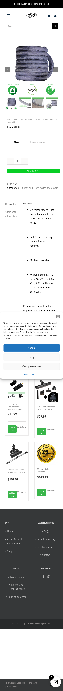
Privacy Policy (17, 577)
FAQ (46, 531)
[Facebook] (43, 576)
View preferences (31, 366)
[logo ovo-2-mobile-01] (31, 13)
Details (23, 427)
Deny (31, 357)
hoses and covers (49, 187)
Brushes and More (29, 187)
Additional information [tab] (11, 214)
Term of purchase (17, 596)
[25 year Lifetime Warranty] (46, 453)
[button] (58, 316)
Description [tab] (11, 204)
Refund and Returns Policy (17, 587)
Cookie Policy (30, 374)
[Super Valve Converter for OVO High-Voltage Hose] (16, 389)
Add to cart (33, 170)
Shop (9, 551)
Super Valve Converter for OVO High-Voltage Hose (15, 407)
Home (10, 531)
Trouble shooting (46, 539)
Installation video (46, 547)
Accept (31, 347)
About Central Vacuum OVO (14, 541)
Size (16, 142)
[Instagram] (48, 576)
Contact (46, 554)
